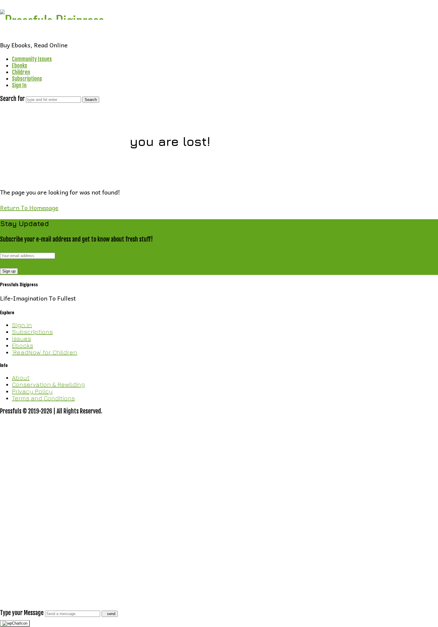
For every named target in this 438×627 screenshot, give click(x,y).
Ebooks (19, 65)
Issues (21, 338)
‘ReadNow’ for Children (44, 352)
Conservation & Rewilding (48, 384)
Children (21, 72)
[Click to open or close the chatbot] (15, 623)
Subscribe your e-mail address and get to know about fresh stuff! (76, 239)
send (111, 614)
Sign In (19, 85)
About (20, 377)
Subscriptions (27, 78)
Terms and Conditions (43, 398)
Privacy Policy (32, 391)
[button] (219, 516)
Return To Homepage (29, 207)
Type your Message (22, 613)
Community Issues (32, 59)
